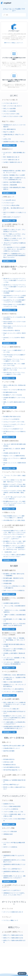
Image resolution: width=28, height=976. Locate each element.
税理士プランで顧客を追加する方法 (13, 935)
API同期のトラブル (8, 512)
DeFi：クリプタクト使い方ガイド (12, 106)
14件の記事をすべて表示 (9, 145)
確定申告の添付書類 (8, 751)
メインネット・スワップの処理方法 (13, 691)
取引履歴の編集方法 (9, 570)
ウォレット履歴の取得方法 (11, 347)
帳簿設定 (5, 167)
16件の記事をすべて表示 (9, 695)
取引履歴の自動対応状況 (10, 441)
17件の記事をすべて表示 (9, 220)
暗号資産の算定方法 (8, 759)
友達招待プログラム (8, 804)
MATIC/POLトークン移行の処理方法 (13, 689)
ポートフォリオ (7, 908)
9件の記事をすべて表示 (9, 508)
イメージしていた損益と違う (11, 708)
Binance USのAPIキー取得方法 (11, 330)
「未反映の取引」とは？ (10, 552)
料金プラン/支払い (8, 121)
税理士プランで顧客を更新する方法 (13, 938)
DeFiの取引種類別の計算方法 (11, 767)
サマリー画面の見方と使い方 (11, 159)
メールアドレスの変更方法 (10, 809)
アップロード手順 (8, 382)
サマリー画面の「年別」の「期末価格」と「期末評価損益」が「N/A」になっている (14, 639)
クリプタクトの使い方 (10, 100)
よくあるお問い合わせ (9, 200)
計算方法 (5, 756)
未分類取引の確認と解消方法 (11, 603)
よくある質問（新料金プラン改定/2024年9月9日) (12, 225)
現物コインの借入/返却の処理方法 (12, 682)
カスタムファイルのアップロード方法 (13, 421)
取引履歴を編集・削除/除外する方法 (13, 578)
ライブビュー (6, 917)
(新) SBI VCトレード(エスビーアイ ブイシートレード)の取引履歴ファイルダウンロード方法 (14, 280)
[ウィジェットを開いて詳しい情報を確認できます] (22, 973)
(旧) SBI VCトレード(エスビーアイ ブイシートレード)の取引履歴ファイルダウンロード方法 (14, 286)
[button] (25, 3)
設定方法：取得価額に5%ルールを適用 (14, 175)
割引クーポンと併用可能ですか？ (12, 869)
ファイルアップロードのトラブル (13, 472)
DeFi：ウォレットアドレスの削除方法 (13, 590)
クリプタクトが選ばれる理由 (11, 205)
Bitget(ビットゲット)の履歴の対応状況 (14, 455)
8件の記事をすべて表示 (9, 193)
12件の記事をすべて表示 (9, 407)
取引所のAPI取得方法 (9, 314)
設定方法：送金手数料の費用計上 (12, 182)
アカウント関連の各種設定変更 (12, 806)
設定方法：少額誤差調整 (10, 185)
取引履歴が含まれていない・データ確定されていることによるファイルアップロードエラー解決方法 (14, 503)
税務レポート (6, 742)
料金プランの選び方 (8, 132)
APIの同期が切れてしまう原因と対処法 (14, 520)
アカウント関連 (7, 800)
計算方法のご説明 (8, 762)
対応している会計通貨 (9, 108)
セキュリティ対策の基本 (10, 831)
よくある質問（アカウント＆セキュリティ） (13, 886)
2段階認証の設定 (8, 834)
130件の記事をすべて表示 (9, 310)
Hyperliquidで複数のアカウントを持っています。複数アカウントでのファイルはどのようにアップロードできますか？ (14, 532)
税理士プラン (14, 927)
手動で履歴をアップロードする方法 (13, 412)
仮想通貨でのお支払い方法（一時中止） (14, 141)
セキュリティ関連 (8, 828)
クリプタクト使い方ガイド (10, 103)
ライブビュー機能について (10, 920)
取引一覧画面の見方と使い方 (11, 157)
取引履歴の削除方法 (8, 581)
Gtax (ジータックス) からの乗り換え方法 (14, 389)
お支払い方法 (7, 139)
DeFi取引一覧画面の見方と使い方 (12, 162)
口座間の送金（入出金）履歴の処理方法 (14, 675)
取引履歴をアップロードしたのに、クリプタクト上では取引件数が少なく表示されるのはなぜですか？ (14, 717)
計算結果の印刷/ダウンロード (11, 748)
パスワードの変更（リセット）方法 (13, 811)
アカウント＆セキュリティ (14, 796)
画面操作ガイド (7, 149)
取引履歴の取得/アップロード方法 (14, 267)
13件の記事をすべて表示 (9, 881)
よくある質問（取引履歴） (11, 699)
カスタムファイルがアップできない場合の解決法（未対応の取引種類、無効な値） (14, 492)
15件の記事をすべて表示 (9, 468)
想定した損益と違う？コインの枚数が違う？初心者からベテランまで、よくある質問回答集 (14, 704)
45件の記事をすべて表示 (9, 343)
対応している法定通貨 (9, 111)
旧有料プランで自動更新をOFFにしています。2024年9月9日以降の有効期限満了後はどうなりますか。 (14, 255)
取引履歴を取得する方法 (10, 392)
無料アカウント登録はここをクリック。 (14, 36)
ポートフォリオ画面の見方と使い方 (13, 912)
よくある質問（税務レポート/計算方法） (13, 776)
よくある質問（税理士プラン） (12, 932)
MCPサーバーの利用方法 (10, 847)
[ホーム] (6, 3)
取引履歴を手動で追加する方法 (12, 416)
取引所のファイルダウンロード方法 (13, 274)
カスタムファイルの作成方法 (11, 419)
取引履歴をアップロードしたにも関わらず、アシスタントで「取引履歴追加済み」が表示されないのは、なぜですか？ (14, 547)
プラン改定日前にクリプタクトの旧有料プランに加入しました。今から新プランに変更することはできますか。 (14, 249)
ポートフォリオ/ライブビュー (14, 903)
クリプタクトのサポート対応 (11, 113)
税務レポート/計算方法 (14, 738)
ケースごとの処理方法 (9, 671)
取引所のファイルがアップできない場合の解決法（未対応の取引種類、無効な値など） (14, 486)
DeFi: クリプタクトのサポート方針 (12, 116)
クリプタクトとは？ (8, 202)
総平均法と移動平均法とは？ (11, 784)
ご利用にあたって (8, 197)
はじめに (14, 95)
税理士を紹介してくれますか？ (12, 217)
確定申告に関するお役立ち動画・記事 (13, 745)
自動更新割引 (6, 852)
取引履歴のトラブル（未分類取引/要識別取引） (13, 599)
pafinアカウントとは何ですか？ (12, 890)
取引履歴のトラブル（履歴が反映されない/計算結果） (13, 633)
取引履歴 (14, 566)
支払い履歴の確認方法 (9, 129)
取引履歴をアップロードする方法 (12, 395)
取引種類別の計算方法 (9, 764)
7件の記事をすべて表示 (9, 437)
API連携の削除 (7, 583)
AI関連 (4, 839)
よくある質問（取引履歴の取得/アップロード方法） (13, 526)
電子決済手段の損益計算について (12, 770)
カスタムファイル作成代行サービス (13, 429)
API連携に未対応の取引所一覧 (11, 453)
